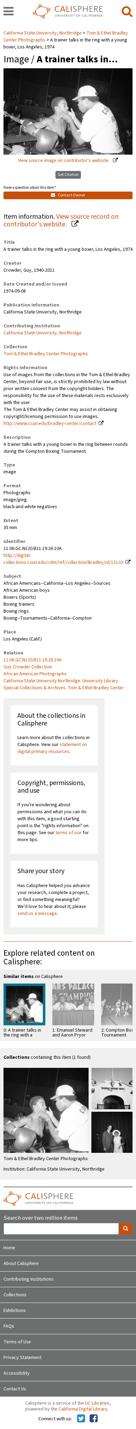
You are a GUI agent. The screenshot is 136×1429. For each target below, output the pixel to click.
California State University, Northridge (43, 33)
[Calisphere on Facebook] (94, 1419)
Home (9, 1247)
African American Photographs (35, 673)
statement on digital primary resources (52, 748)
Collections (15, 1294)
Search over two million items (40, 1218)
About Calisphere (21, 1263)
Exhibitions (14, 1310)
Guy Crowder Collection (27, 666)
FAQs (8, 1326)
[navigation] (8, 11)
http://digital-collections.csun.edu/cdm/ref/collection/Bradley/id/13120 (63, 559)
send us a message (37, 913)
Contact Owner (71, 195)
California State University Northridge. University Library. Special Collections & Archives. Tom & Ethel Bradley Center (63, 684)
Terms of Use (17, 1341)
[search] (127, 11)
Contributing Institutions (28, 1279)
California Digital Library (83, 1409)
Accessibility (16, 1373)
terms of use (68, 832)
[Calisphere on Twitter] (81, 1419)
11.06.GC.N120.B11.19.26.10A (32, 660)
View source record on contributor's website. (61, 221)
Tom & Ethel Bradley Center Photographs (45, 353)
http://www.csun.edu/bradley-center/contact (49, 423)
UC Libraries (97, 1403)
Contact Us (14, 1388)
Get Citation (68, 175)
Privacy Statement (22, 1357)
